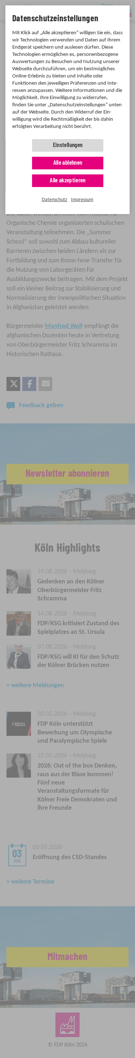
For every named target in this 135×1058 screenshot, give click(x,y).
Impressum (82, 200)
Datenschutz (54, 200)
